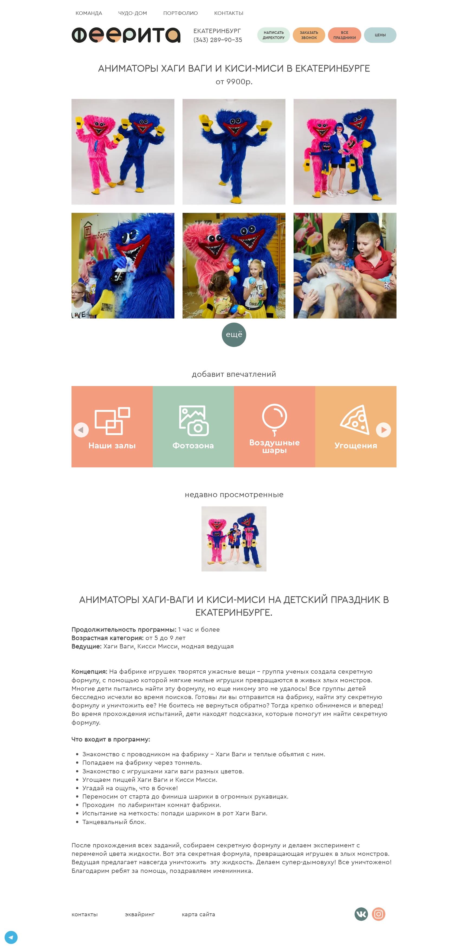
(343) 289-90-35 (217, 39)
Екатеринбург (217, 30)
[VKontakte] (361, 914)
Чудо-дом (132, 12)
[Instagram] (378, 914)
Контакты (228, 12)
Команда (89, 12)
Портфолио (180, 12)
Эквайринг (140, 914)
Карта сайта (198, 914)
